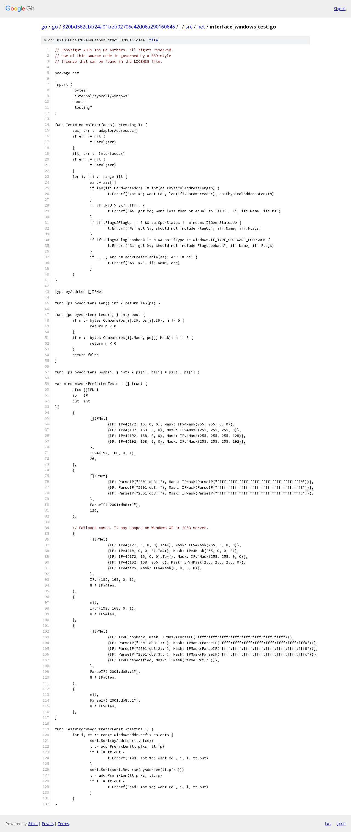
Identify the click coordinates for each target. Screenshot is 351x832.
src (189, 26)
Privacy (48, 823)
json (341, 823)
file (153, 40)
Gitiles (33, 823)
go (44, 26)
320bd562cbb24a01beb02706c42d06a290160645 (119, 26)
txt (328, 823)
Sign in (340, 8)
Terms (63, 823)
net (201, 26)
